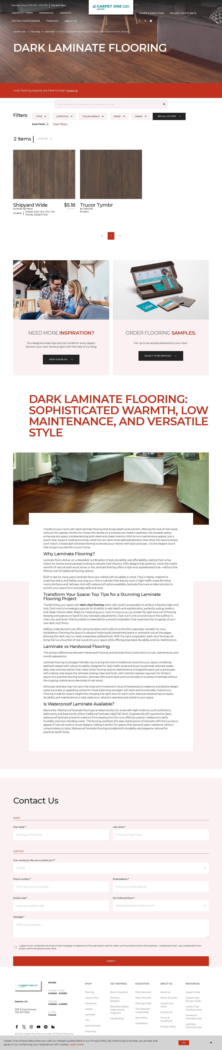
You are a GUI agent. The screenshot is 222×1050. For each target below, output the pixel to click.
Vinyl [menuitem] (29, 13)
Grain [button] (138, 116)
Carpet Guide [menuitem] (193, 992)
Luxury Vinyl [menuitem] (91, 997)
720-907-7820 (58, 5)
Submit (111, 961)
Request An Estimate (183, 13)
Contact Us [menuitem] (166, 1012)
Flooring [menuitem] (89, 992)
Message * (18, 917)
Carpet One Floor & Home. (37, 1033)
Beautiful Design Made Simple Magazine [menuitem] (119, 1009)
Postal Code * (20, 898)
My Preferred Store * (123, 898)
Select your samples (158, 355)
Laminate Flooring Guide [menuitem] (194, 1026)
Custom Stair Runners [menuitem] (25, 21)
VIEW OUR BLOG (58, 359)
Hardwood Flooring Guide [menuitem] (194, 1017)
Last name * (119, 827)
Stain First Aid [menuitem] (143, 997)
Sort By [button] (43, 138)
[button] (139, 21)
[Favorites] (145, 21)
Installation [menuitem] (141, 1023)
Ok (183, 1042)
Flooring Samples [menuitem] (115, 999)
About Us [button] (71, 21)
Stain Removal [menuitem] (143, 992)
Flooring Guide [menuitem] (143, 1003)
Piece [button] (117, 116)
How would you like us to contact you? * (34, 860)
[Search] (164, 104)
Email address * (121, 879)
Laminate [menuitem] (65, 13)
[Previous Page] (102, 236)
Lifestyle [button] (62, 116)
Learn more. (76, 1044)
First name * (19, 827)
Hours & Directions (151, 13)
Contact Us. (72, 90)
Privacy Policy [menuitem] (168, 1026)
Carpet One (19, 31)
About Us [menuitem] (165, 992)
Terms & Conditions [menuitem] (166, 1019)
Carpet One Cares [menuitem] (166, 1005)
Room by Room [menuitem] (168, 997)
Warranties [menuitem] (141, 1017)
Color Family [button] (91, 116)
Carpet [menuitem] (15, 13)
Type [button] (39, 116)
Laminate (50, 31)
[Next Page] (120, 236)
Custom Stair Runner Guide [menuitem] (193, 999)
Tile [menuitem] (87, 1020)
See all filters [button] (167, 116)
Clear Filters (60, 124)
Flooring (35, 31)
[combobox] (108, 104)
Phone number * (22, 879)
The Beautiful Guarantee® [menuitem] (142, 1011)
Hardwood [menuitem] (46, 13)
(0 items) (151, 21)
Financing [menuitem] (52, 21)
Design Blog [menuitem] (117, 1018)
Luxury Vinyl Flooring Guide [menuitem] (194, 1008)
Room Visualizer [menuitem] (119, 992)
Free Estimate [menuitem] (92, 1025)
